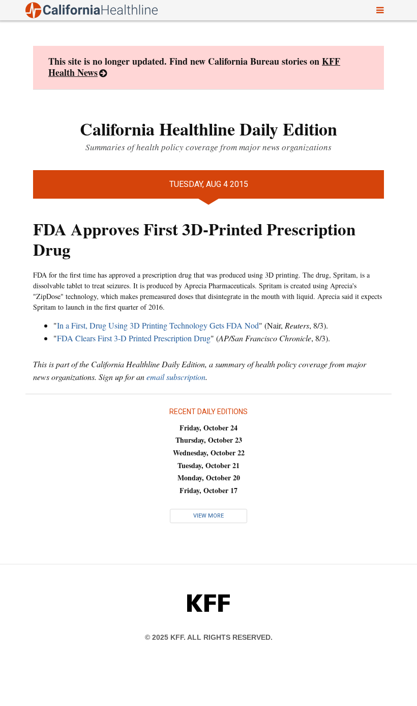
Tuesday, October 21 (208, 465)
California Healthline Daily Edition (208, 129)
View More (208, 515)
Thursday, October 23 (208, 440)
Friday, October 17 (208, 490)
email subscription (175, 376)
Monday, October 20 (208, 477)
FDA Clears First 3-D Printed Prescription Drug (134, 338)
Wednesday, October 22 (209, 452)
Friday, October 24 (208, 427)
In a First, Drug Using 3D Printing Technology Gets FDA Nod (158, 325)
